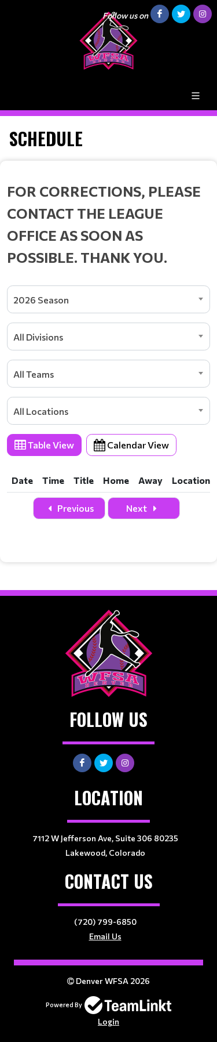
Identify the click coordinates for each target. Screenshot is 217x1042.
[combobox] (108, 299)
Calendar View (137, 444)
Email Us (105, 936)
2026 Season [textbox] (41, 299)
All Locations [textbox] (40, 411)
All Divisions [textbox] (38, 336)
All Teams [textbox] (33, 373)
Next (137, 507)
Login (108, 1021)
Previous (75, 507)
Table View (50, 444)
